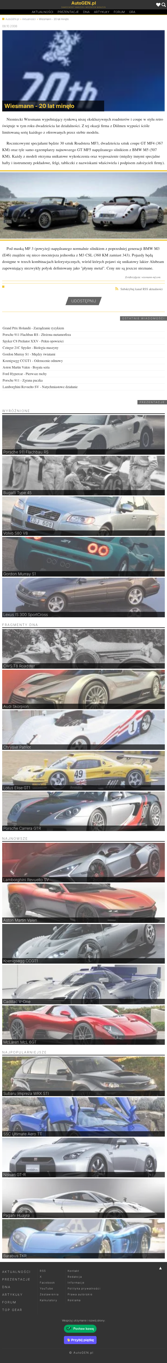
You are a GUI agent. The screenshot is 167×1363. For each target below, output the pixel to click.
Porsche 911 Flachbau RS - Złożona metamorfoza (37, 334)
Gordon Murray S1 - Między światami (29, 354)
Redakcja (75, 1276)
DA (86, 12)
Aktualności (42, 12)
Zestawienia (49, 1294)
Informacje (76, 1282)
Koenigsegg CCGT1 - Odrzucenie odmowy (33, 360)
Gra (132, 12)
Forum (119, 12)
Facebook (47, 1282)
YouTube (46, 1288)
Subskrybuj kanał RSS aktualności (141, 289)
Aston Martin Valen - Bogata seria (26, 367)
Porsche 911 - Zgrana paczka (23, 380)
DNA (6, 1287)
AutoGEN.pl (12, 19)
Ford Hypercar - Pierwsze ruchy (25, 373)
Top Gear (12, 1310)
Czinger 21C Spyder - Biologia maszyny (30, 347)
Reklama (74, 1300)
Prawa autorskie (80, 1294)
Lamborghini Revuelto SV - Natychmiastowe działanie (40, 386)
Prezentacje (68, 12)
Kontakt (73, 1270)
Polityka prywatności (84, 1288)
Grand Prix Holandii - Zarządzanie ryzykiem (33, 328)
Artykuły (101, 12)
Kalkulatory (48, 1300)
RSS (43, 1270)
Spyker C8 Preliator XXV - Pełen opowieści (33, 341)
